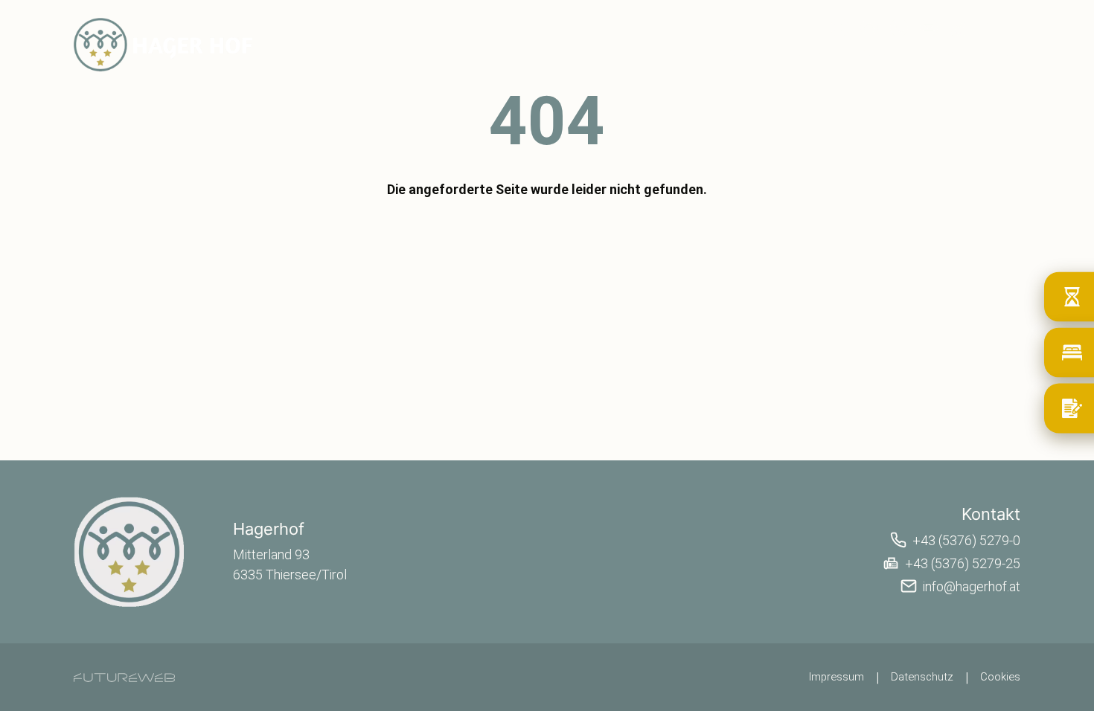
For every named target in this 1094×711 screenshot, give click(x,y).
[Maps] (958, 27)
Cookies (1000, 676)
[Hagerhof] (129, 552)
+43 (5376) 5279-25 (962, 563)
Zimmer (816, 54)
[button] (899, 27)
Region (938, 54)
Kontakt (1000, 54)
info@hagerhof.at (971, 586)
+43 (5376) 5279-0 (966, 540)
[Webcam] (839, 27)
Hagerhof (747, 54)
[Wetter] (869, 27)
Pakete (878, 54)
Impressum (836, 676)
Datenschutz (922, 676)
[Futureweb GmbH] (124, 677)
